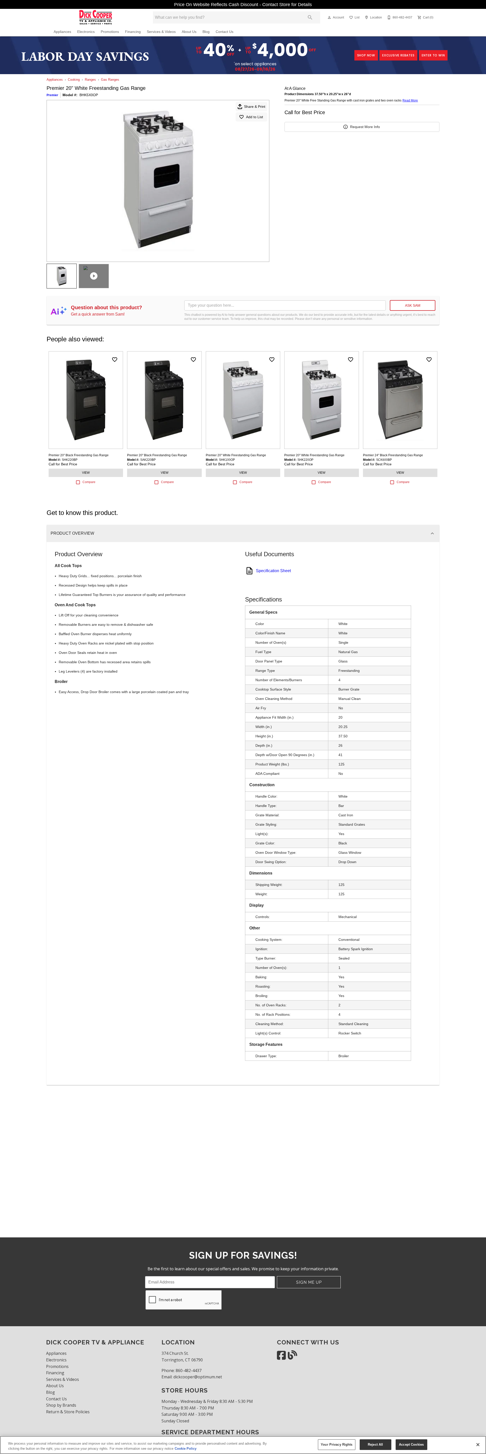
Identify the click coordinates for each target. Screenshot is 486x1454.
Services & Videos (161, 32)
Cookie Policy (185, 1448)
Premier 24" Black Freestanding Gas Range (393, 455)
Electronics (86, 32)
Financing (133, 32)
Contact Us (224, 32)
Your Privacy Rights (336, 1444)
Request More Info (365, 127)
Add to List (254, 117)
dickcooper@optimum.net (197, 1377)
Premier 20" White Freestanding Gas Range (236, 455)
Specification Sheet (273, 571)
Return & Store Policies (68, 1412)
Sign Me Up (309, 1282)
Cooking (74, 79)
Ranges (90, 79)
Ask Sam (412, 305)
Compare (89, 482)
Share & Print (254, 107)
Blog (206, 32)
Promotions (110, 32)
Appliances (62, 32)
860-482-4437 (188, 1370)
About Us (189, 32)
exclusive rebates (398, 55)
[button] (329, 17)
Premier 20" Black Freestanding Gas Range (79, 455)
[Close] (477, 1444)
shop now (366, 55)
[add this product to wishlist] (115, 360)
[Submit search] (310, 17)
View (86, 472)
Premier (52, 95)
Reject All (375, 1444)
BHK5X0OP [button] (88, 95)
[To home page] (96, 17)
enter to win (433, 55)
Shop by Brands (61, 1405)
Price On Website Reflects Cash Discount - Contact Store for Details (243, 4)
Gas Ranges (110, 79)
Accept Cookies (411, 1444)
